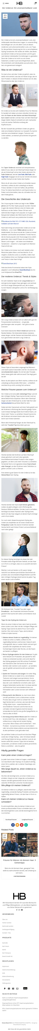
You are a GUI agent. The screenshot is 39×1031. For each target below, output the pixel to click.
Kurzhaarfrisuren (11, 819)
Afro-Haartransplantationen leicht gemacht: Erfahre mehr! (20, 1009)
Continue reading (19, 876)
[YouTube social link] (21, 909)
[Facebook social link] (13, 825)
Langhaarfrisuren (27, 819)
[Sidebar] (2, 311)
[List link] (20, 919)
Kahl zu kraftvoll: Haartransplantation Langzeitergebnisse (15, 999)
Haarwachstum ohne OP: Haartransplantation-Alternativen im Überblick (18, 1004)
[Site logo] (19, 3)
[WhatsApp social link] (26, 825)
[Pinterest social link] (21, 825)
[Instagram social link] (19, 909)
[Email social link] (17, 825)
